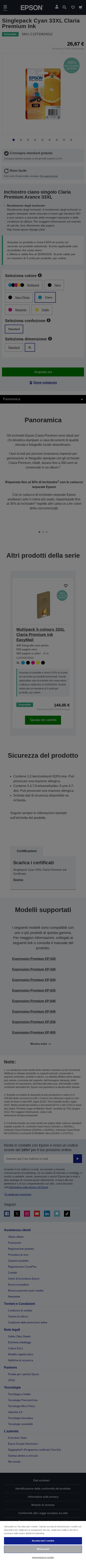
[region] (43, 1541)
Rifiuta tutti (43, 1549)
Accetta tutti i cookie (43, 1540)
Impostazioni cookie (43, 1557)
